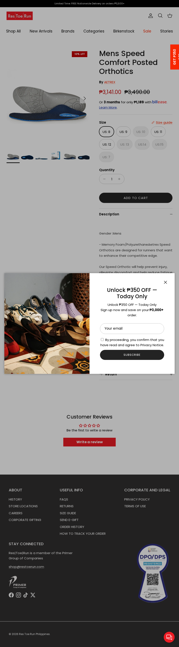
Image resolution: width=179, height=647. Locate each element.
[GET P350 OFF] (169, 57)
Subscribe (132, 355)
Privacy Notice (151, 345)
